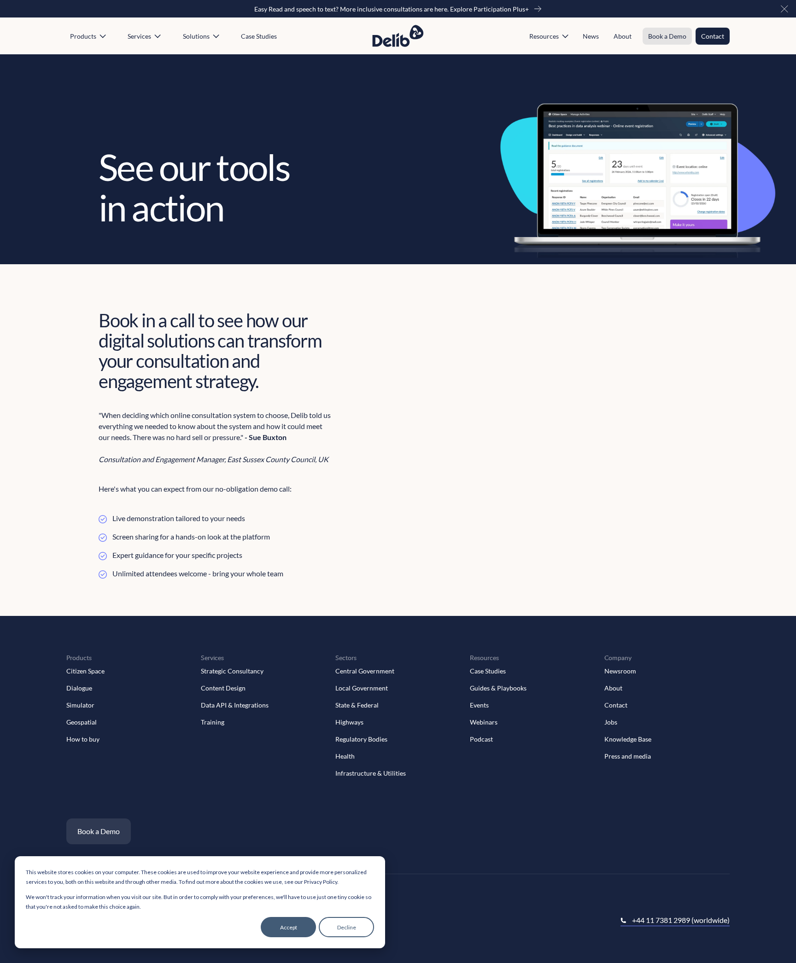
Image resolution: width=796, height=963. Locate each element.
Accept (288, 927)
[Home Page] (398, 36)
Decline (346, 927)
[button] (784, 8)
